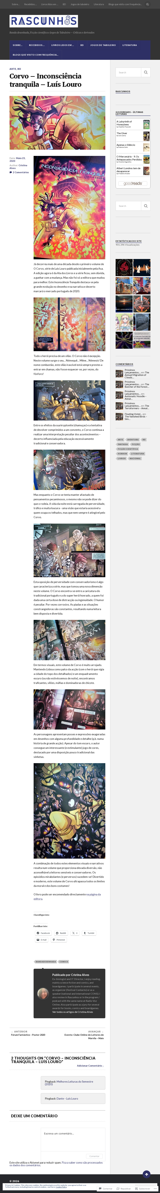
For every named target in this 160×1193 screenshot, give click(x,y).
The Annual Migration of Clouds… (137, 375)
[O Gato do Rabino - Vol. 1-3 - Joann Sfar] (124, 286)
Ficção (136, 444)
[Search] (147, 4)
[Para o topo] (146, 1174)
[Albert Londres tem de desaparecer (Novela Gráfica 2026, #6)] (146, 174)
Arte (13, 69)
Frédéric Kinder (124, 173)
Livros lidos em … (49, 4)
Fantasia (123, 444)
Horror (122, 454)
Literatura (99, 4)
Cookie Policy (61, 1187)
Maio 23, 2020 (17, 159)
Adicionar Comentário (89, 1065)
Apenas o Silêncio (126, 144)
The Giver (122, 133)
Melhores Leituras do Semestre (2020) (69, 1083)
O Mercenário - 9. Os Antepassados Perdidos (129, 158)
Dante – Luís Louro (67, 1098)
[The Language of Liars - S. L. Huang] (124, 340)
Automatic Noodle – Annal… (135, 397)
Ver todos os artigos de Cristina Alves (72, 1011)
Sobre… (16, 4)
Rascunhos (123, 91)
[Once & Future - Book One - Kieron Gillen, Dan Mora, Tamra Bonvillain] (141, 304)
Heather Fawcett (125, 127)
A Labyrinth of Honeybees (124, 123)
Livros (122, 458)
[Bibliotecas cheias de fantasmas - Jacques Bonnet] (141, 322)
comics (64, 962)
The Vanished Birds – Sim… (136, 417)
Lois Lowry (122, 135)
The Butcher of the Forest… (137, 385)
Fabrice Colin (123, 147)
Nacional (135, 458)
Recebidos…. (30, 4)
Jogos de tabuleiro (80, 4)
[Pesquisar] (145, 72)
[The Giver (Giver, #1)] (146, 140)
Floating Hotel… (133, 413)
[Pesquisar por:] (133, 72)
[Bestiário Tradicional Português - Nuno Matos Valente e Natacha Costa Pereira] (141, 340)
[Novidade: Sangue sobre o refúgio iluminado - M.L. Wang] (124, 268)
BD (64, 4)
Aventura (133, 440)
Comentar (94, 1156)
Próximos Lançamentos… (133, 371)
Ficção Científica (128, 449)
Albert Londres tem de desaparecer (128, 170)
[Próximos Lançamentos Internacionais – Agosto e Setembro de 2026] (124, 304)
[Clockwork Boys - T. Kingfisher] (141, 268)
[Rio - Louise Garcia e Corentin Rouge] (141, 286)
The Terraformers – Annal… (137, 407)
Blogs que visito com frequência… (125, 4)
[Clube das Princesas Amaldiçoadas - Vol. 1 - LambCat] (124, 322)
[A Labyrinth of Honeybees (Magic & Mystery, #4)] (146, 128)
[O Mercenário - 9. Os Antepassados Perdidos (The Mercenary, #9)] (146, 162)
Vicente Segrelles (125, 162)
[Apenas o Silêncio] (146, 150)
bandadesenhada (46, 962)
